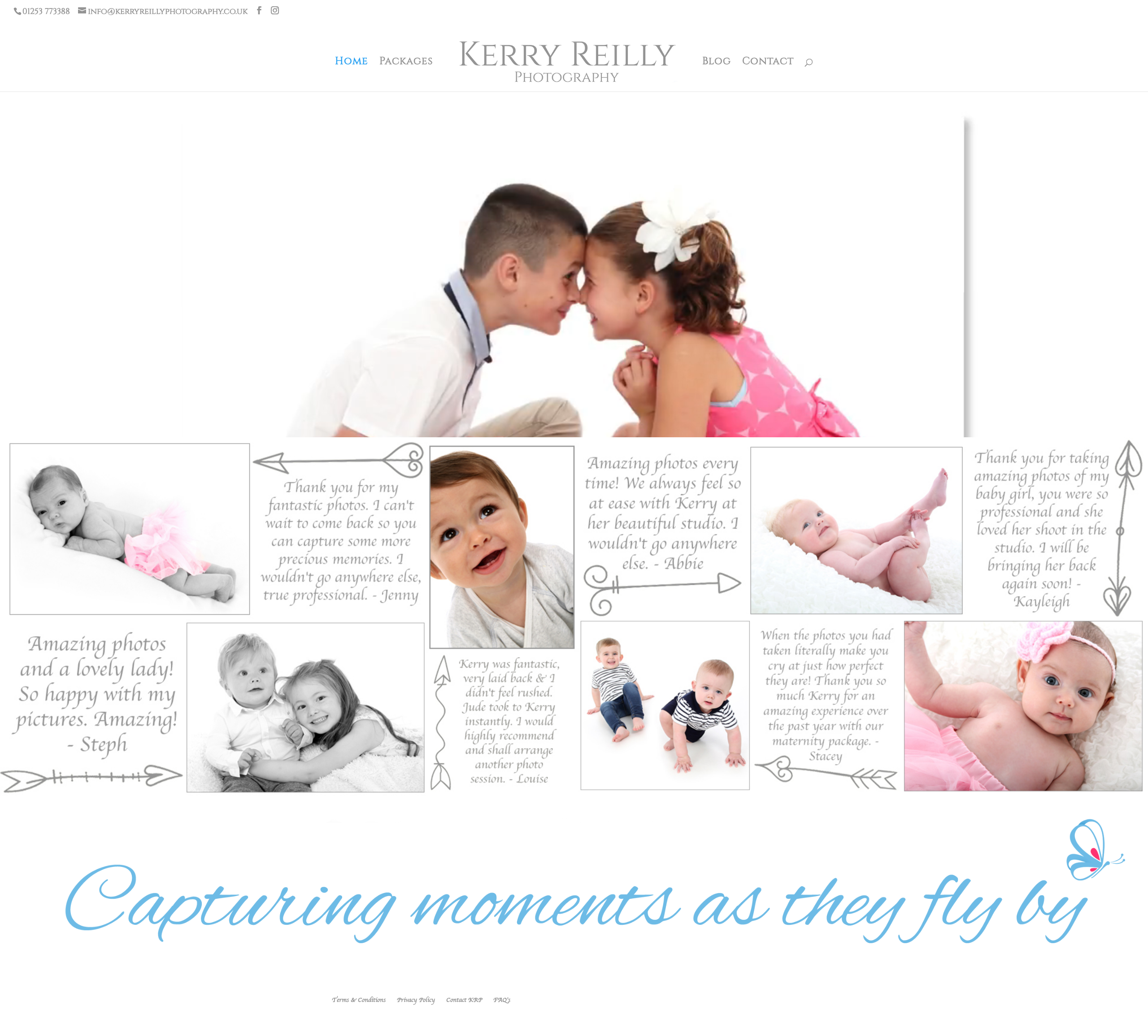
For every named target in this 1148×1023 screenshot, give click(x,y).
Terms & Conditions (359, 1000)
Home (351, 61)
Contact (768, 61)
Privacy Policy (416, 1000)
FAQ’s (501, 1000)
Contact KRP (464, 1000)
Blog (716, 61)
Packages (406, 61)
